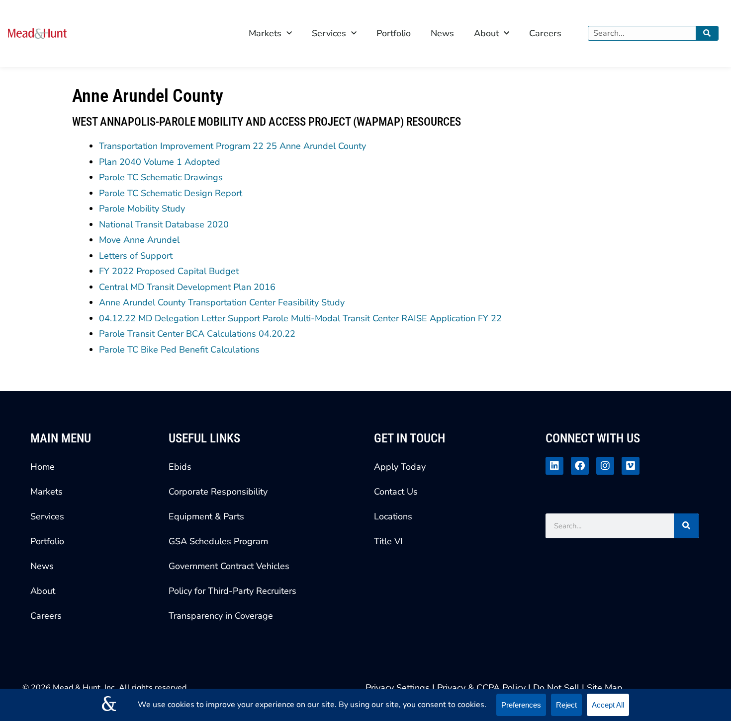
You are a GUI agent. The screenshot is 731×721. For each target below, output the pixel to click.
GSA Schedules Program (218, 541)
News (442, 33)
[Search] (707, 33)
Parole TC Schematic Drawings (161, 177)
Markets (265, 33)
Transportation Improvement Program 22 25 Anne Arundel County (232, 146)
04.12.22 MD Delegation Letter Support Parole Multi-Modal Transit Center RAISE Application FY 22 (300, 318)
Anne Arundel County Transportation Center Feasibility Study (222, 302)
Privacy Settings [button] (398, 688)
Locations (393, 516)
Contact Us (396, 492)
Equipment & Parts (206, 516)
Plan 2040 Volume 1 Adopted (159, 162)
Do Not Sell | (558, 688)
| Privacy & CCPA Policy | (482, 688)
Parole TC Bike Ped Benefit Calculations (179, 350)
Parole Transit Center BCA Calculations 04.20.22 (197, 334)
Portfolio (393, 33)
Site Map (605, 688)
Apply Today (400, 467)
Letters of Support (136, 256)
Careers (545, 33)
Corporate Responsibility (218, 492)
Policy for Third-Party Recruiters (232, 591)
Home (42, 467)
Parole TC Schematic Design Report (170, 193)
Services (329, 33)
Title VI (388, 541)
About (486, 33)
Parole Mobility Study (142, 209)
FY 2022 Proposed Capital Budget (169, 271)
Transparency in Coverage (221, 616)
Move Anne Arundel (139, 240)
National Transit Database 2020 (164, 224)
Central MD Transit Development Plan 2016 (187, 287)
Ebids (180, 467)
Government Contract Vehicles (229, 566)
